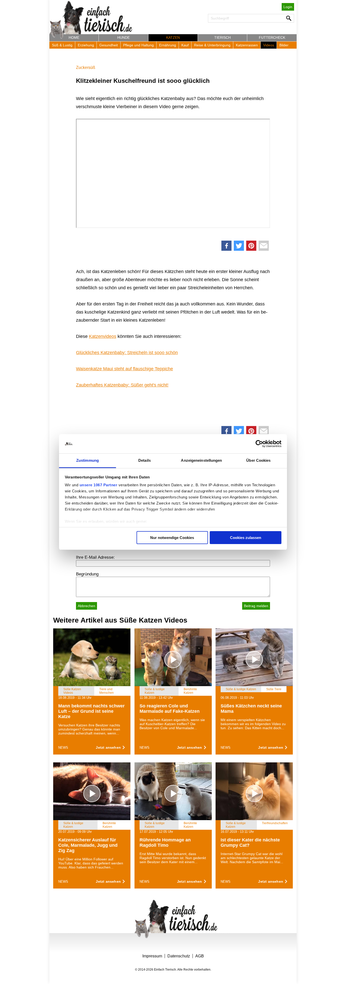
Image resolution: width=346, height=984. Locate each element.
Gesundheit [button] (108, 45)
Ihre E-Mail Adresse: (95, 557)
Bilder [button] (284, 45)
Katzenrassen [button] (247, 45)
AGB (199, 956)
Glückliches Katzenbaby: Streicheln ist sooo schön (127, 352)
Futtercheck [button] (272, 37)
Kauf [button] (185, 45)
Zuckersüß (85, 67)
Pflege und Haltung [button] (138, 45)
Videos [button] (268, 45)
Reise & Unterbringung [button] (212, 45)
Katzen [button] (173, 37)
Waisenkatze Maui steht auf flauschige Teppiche (124, 368)
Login (287, 7)
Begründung (87, 574)
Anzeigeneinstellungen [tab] (201, 460)
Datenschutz (178, 956)
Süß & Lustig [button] (62, 45)
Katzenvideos (102, 336)
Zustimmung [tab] (87, 460)
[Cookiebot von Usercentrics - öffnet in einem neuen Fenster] (259, 444)
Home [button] (74, 37)
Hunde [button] (123, 37)
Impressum (152, 956)
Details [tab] (144, 460)
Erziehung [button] (86, 45)
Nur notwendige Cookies (172, 537)
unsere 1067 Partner (99, 485)
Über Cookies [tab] (258, 460)
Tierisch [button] (222, 37)
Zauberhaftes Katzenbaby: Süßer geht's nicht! (122, 385)
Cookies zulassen (245, 537)
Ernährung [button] (167, 45)
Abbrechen (86, 606)
